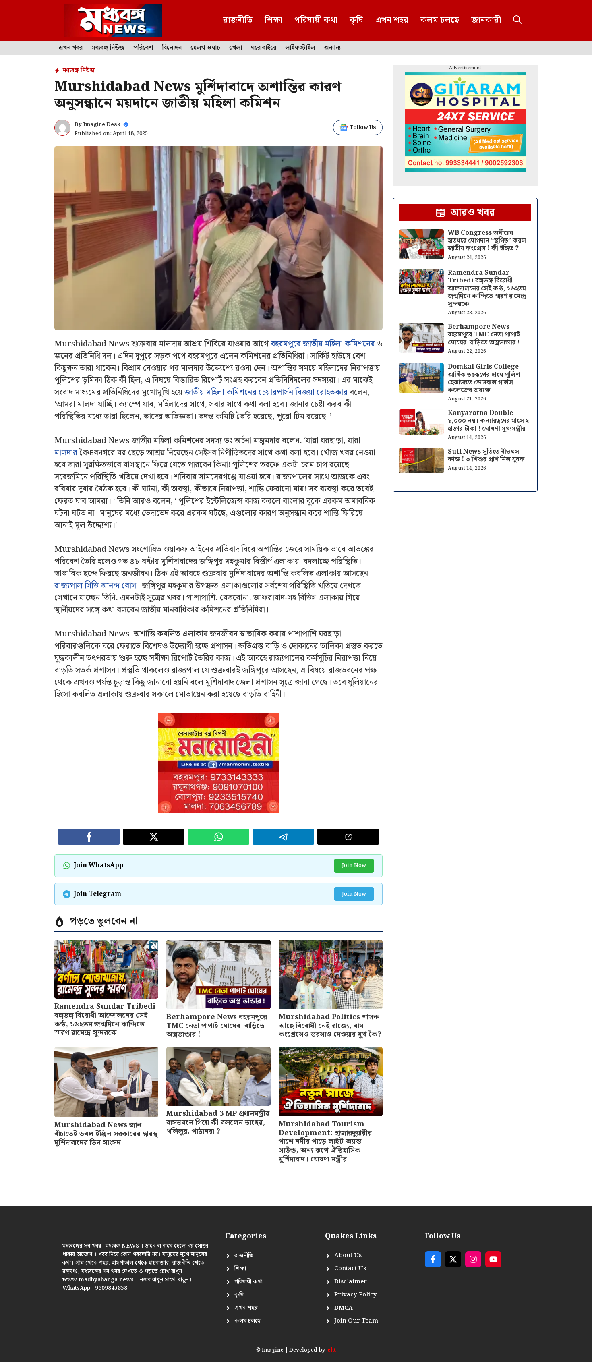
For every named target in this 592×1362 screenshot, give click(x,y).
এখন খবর (71, 48)
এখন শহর (391, 20)
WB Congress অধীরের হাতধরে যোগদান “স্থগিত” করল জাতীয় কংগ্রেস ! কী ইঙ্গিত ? (487, 240)
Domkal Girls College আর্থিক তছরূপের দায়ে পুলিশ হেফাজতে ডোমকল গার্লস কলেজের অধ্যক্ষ (484, 378)
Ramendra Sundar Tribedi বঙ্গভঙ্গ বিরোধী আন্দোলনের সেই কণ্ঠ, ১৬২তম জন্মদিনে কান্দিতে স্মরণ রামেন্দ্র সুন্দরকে (104, 1020)
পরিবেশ (143, 48)
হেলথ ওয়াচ (205, 48)
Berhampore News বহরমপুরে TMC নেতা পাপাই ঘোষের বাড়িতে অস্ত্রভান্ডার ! (216, 1025)
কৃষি (356, 20)
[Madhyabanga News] (113, 20)
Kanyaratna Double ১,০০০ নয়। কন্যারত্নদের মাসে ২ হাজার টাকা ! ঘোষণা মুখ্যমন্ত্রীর (488, 420)
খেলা (235, 48)
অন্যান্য (332, 48)
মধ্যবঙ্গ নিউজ (107, 48)
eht (331, 1350)
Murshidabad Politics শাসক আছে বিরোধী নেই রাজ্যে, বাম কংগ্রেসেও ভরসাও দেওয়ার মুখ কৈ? (330, 1025)
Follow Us (363, 127)
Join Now (354, 865)
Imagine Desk (101, 124)
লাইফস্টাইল (300, 48)
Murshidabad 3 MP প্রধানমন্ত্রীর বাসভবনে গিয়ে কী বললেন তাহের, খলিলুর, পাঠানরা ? (217, 1122)
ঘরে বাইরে (263, 48)
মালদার (65, 452)
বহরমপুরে (286, 344)
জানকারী (486, 20)
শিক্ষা (273, 20)
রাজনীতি (238, 20)
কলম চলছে (439, 20)
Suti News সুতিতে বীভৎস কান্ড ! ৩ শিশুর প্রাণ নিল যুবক (486, 455)
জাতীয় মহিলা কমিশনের (339, 344)
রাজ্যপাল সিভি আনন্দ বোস (95, 585)
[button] (517, 20)
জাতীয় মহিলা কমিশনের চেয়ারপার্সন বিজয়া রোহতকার (266, 392)
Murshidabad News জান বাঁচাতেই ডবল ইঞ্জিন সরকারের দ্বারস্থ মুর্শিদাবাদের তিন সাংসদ (106, 1133)
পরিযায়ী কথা (315, 20)
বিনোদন (172, 48)
